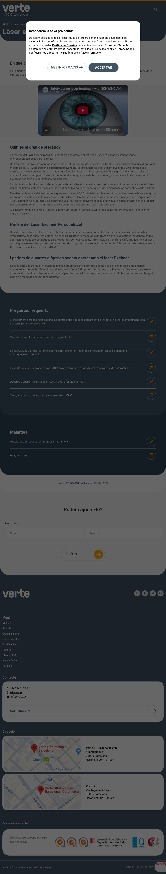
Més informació (65, 67)
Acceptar (103, 67)
